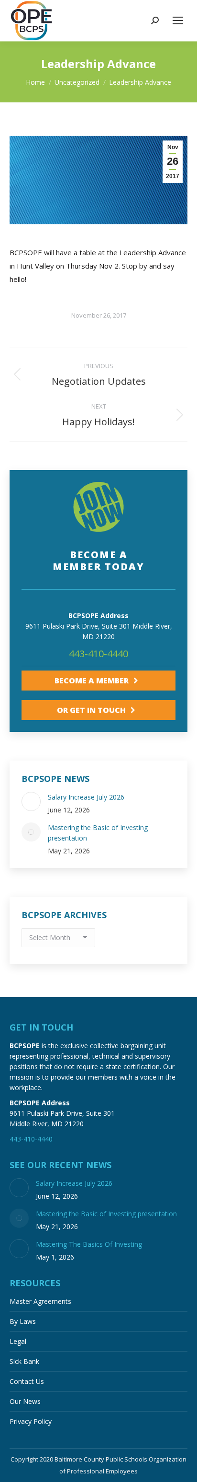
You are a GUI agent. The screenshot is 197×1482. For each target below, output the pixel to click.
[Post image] (31, 801)
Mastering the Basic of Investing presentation (98, 832)
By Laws (23, 1321)
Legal (18, 1341)
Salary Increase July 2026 (86, 796)
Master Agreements (40, 1301)
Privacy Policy (31, 1421)
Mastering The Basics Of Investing (89, 1244)
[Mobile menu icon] (177, 20)
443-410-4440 (98, 653)
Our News (25, 1401)
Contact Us (27, 1381)
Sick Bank (24, 1361)
